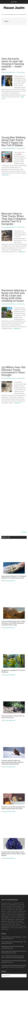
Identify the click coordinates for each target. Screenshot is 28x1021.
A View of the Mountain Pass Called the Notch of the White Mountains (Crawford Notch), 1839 (13, 623)
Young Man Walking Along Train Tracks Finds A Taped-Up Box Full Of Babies (13, 141)
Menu (15, 2)
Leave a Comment (21, 72)
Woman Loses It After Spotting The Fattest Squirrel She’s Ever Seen (13, 807)
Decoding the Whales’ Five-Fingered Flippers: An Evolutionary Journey (13, 577)
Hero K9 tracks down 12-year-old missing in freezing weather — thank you (12, 64)
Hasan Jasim (14, 8)
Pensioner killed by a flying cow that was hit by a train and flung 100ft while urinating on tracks (13, 295)
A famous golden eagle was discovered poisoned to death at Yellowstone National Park (12, 762)
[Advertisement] (14, 43)
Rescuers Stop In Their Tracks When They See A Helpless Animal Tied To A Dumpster (13, 218)
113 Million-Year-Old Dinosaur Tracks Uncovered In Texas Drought (13, 371)
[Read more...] (5, 175)
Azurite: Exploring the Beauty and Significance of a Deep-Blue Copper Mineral (13, 853)
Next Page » (24, 532)
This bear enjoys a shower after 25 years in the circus (12, 716)
